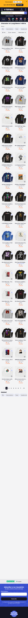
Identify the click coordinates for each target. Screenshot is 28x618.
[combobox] (12, 13)
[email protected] (21, 263)
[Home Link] (9, 9)
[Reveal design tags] (11, 45)
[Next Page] (24, 388)
